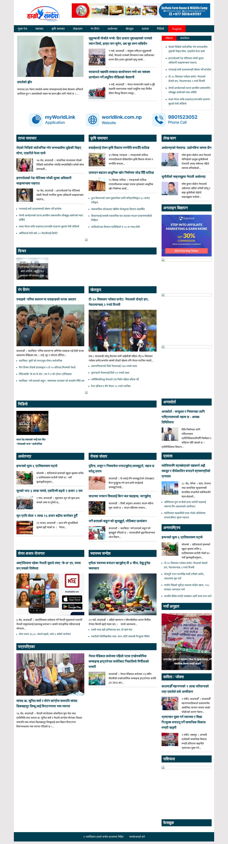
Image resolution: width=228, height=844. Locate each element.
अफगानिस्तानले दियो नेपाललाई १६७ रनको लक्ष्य (114, 366)
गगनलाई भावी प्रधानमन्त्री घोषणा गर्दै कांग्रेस (189, 69)
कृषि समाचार (58, 28)
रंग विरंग (95, 28)
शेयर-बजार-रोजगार (31, 553)
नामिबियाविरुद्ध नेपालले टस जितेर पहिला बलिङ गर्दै (115, 379)
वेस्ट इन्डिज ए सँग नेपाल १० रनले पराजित (111, 386)
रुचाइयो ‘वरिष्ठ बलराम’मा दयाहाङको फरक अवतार (46, 299)
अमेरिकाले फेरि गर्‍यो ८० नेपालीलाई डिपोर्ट (38, 233)
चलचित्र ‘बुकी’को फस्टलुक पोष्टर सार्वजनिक (40, 360)
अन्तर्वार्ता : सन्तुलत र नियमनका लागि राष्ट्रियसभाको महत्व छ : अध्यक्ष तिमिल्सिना (183, 417)
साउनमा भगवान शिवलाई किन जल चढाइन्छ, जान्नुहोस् (120, 496)
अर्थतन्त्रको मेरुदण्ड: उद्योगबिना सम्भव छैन (186, 148)
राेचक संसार (98, 456)
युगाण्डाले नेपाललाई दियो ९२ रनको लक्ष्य (110, 372)
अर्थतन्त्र (112, 28)
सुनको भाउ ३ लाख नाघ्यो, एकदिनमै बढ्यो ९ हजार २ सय (49, 491)
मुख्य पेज (22, 28)
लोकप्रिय (184, 38)
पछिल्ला (169, 38)
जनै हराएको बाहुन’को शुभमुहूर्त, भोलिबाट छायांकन (118, 521)
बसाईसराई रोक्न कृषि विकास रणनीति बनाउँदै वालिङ (119, 148)
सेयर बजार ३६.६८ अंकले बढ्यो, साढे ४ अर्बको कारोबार (45, 634)
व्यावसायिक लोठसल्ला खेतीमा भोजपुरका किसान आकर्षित (118, 209)
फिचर (22, 251)
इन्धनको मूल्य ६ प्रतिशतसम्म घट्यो (36, 466)
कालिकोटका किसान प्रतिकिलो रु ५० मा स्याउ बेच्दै (115, 226)
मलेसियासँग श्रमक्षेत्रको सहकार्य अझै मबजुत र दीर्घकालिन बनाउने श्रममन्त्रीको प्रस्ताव (186, 471)
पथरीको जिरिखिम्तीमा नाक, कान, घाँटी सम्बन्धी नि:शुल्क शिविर (120, 636)
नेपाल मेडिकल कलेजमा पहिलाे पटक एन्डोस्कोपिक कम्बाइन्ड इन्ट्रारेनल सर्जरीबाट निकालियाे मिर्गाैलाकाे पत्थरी (119, 661)
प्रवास (145, 28)
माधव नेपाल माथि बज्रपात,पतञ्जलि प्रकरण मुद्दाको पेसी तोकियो (49, 226)
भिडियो (160, 28)
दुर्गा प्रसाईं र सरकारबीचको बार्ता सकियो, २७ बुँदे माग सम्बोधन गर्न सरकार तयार (32, 271)
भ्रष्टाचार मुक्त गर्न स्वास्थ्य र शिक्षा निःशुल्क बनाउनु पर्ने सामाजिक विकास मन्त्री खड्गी (183, 722)
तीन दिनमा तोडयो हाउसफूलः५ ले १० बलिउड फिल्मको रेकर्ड (47, 367)
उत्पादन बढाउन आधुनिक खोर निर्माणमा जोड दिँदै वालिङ (121, 172)
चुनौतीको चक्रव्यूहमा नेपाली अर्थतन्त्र (184, 176)
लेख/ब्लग (77, 28)
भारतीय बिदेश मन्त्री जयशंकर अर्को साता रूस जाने (187, 596)
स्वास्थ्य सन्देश (100, 553)
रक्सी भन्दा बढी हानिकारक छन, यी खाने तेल (111, 629)
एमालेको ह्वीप (24, 82)
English (176, 28)
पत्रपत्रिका (26, 646)
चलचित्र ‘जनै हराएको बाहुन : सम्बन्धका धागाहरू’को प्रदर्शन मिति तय (51, 380)
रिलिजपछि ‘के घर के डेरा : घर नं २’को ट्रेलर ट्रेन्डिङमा (45, 374)
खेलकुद (130, 28)
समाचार (39, 28)
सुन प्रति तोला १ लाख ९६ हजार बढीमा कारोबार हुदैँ (46, 515)
